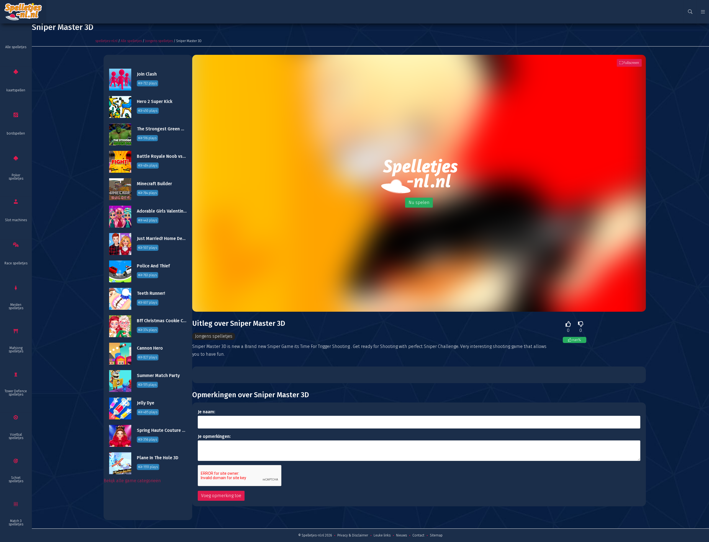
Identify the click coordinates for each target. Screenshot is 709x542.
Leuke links (382, 535)
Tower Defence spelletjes (16, 392)
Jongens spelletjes (159, 41)
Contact (418, 535)
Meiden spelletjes (16, 306)
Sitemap (436, 535)
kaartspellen (15, 90)
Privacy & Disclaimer (352, 535)
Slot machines (16, 220)
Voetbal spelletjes (16, 436)
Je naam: (206, 411)
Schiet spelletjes (16, 479)
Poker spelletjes (16, 176)
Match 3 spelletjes (16, 522)
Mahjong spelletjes (16, 349)
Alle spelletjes (15, 47)
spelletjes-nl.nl (106, 41)
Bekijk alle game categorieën (132, 480)
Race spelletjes (15, 263)
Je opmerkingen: (214, 436)
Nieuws (401, 535)
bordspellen (16, 133)
